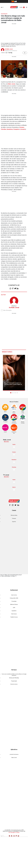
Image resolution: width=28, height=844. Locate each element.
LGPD (14, 607)
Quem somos (14, 595)
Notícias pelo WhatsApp (14, 677)
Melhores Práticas (14, 604)
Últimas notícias (14, 515)
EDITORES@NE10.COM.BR (14, 832)
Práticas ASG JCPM (14, 598)
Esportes (14, 521)
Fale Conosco (14, 613)
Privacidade (14, 601)
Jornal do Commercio (14, 754)
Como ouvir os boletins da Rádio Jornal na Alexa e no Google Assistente (14, 675)
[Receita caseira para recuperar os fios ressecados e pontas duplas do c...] (14, 373)
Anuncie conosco (14, 684)
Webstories (7, 352)
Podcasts (14, 518)
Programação (14, 681)
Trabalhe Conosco (14, 617)
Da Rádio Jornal (9, 49)
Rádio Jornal (14, 757)
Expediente (14, 610)
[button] (11, 392)
